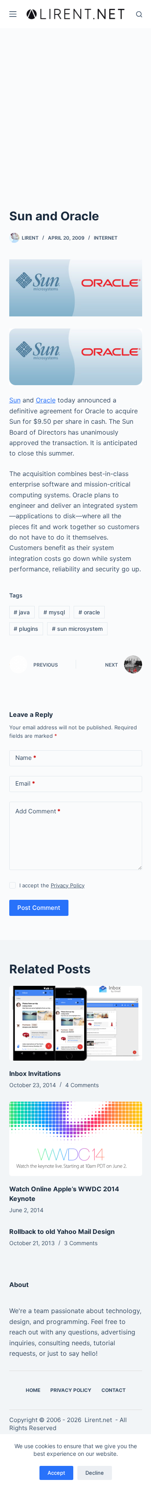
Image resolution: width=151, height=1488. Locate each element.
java (22, 612)
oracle (89, 612)
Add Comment (37, 811)
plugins (26, 628)
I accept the (52, 885)
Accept (56, 1473)
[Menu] (13, 14)
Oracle (46, 400)
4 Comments (82, 1085)
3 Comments (80, 1243)
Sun (15, 400)
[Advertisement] (75, 127)
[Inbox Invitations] (75, 1023)
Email (25, 783)
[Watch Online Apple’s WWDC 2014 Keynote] (75, 1139)
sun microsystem (77, 628)
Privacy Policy (68, 885)
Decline (94, 1473)
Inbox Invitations (35, 1073)
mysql (54, 612)
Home (33, 1390)
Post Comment (38, 907)
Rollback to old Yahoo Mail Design (62, 1231)
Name (25, 757)
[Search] (139, 14)
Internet (106, 238)
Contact (113, 1390)
